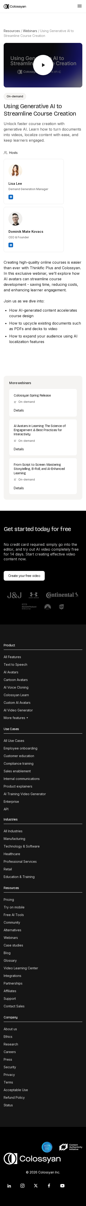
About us (10, 1029)
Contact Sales (14, 1006)
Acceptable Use (16, 1090)
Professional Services (20, 861)
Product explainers (18, 786)
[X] (35, 1185)
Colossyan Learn (16, 695)
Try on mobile (14, 907)
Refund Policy (14, 1097)
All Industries (13, 831)
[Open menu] (79, 6)
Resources (12, 31)
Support (10, 998)
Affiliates (10, 991)
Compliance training (18, 763)
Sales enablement (17, 771)
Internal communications (22, 779)
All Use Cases (14, 741)
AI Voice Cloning (16, 687)
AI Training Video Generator (25, 794)
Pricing (9, 900)
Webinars (30, 31)
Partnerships (13, 983)
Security (10, 1067)
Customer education (19, 756)
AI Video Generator (18, 710)
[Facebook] (49, 1185)
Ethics (8, 1037)
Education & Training (19, 877)
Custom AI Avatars (17, 702)
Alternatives (12, 930)
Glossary (10, 960)
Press (8, 1059)
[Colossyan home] (38, 6)
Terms (8, 1082)
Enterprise (11, 801)
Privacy (9, 1075)
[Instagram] (22, 1185)
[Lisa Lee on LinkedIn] (10, 197)
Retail (8, 869)
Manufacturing (14, 839)
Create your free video (24, 576)
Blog (7, 953)
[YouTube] (62, 1185)
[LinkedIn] (9, 1185)
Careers (10, 1052)
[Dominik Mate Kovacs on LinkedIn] (10, 245)
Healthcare (12, 854)
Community (12, 922)
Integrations (12, 976)
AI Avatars (11, 672)
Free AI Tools (14, 915)
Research (11, 1044)
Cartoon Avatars (16, 680)
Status (8, 1105)
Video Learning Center (21, 968)
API (6, 809)
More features (16, 718)
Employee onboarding (20, 748)
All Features (12, 657)
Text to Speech (15, 664)
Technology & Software (22, 846)
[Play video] (43, 65)
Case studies (13, 945)
